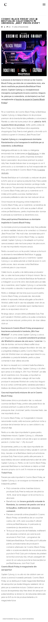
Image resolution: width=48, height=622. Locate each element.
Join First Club (28, 563)
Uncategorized (21, 27)
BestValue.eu (33, 154)
